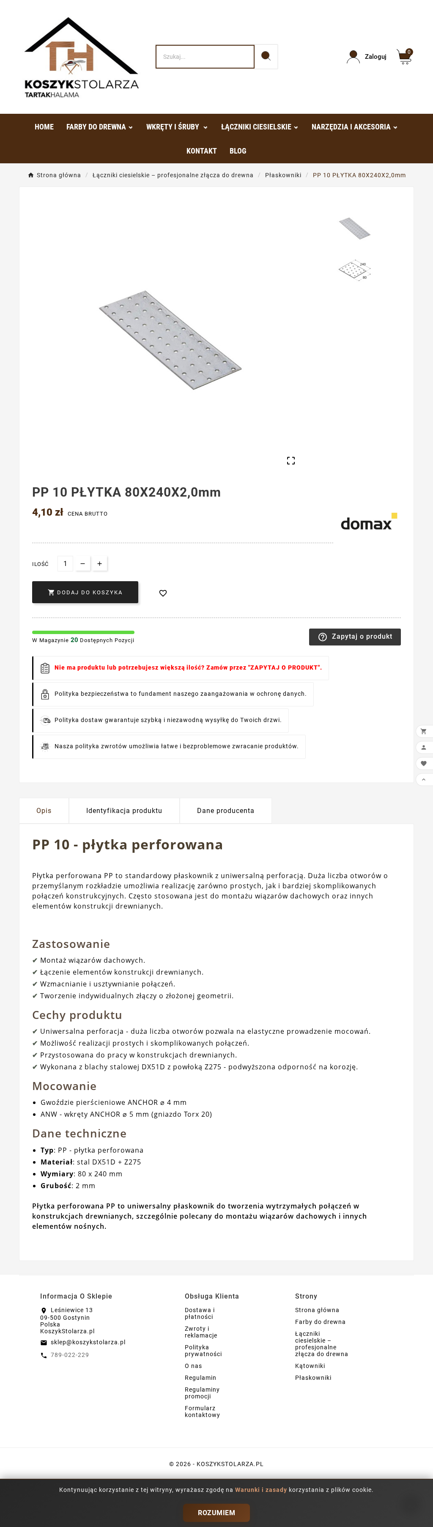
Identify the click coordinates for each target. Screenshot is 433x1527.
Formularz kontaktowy (202, 1411)
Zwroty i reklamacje (201, 1332)
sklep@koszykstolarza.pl (88, 1342)
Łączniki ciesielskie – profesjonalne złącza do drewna (321, 1343)
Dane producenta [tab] (226, 811)
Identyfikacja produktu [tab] (124, 811)
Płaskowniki (313, 1377)
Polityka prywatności (203, 1350)
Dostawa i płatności (200, 1313)
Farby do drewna (320, 1321)
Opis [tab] (44, 811)
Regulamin (200, 1377)
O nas (193, 1365)
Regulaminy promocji (202, 1393)
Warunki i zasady (262, 1489)
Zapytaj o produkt (355, 637)
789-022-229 (70, 1354)
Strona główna (317, 1310)
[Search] (266, 55)
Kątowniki (310, 1365)
